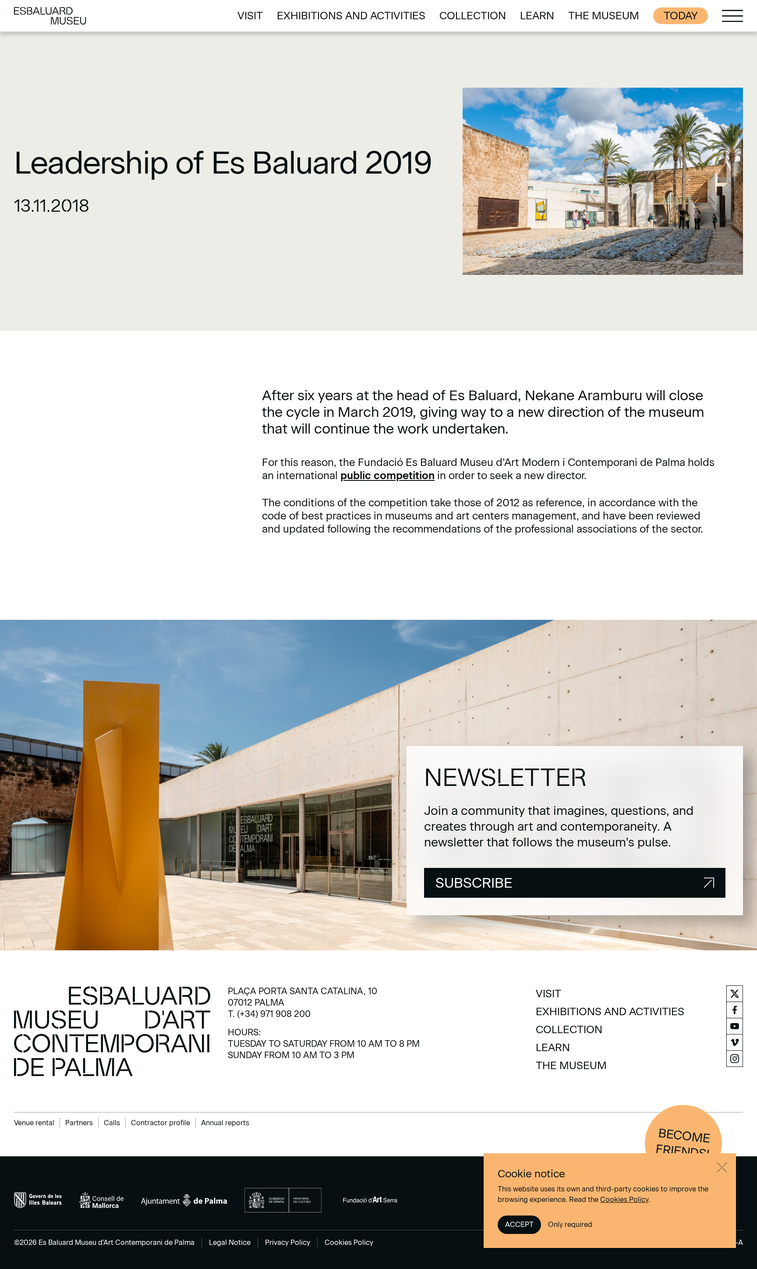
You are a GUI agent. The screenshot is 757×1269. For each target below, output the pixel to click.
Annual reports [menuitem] (225, 1123)
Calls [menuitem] (112, 1123)
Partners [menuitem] (79, 1123)
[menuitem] (250, 15)
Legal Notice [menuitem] (230, 1242)
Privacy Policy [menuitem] (287, 1242)
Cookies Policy (624, 1199)
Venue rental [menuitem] (34, 1123)
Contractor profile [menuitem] (160, 1123)
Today (680, 15)
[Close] (722, 1167)
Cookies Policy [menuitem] (349, 1242)
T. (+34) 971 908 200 (269, 1014)
